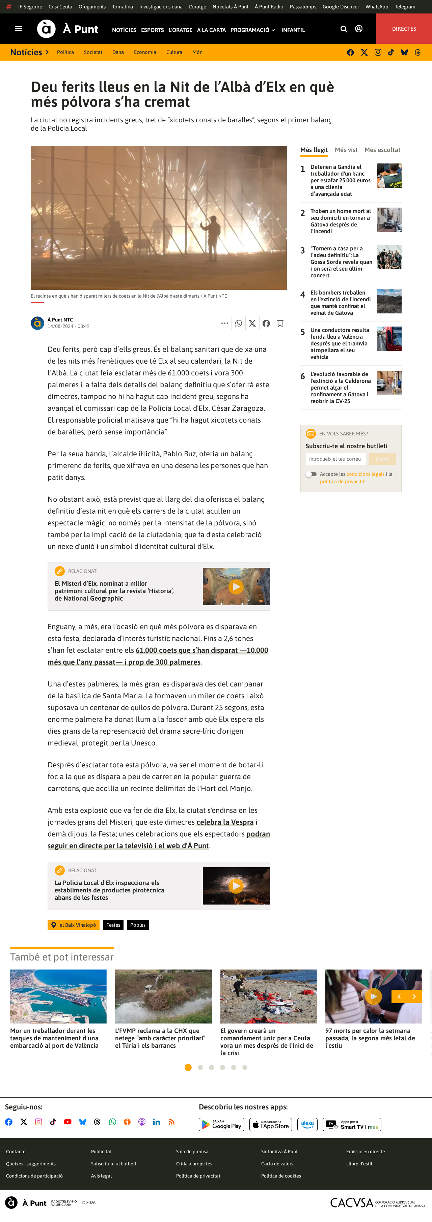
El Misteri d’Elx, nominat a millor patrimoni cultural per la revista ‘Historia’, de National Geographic (114, 591)
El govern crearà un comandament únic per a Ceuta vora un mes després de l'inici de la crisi (266, 1042)
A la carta (211, 30)
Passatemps (303, 6)
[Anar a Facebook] (10, 1122)
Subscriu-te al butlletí (113, 1163)
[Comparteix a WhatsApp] (238, 323)
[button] (188, 1067)
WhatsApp (377, 6)
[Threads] (418, 52)
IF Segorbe (30, 6)
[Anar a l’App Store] (270, 1124)
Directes (404, 29)
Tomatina (122, 6)
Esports (152, 30)
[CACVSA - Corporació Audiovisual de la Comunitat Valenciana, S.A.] (378, 1202)
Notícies (124, 30)
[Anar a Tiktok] (54, 1122)
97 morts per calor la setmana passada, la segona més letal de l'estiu (370, 1038)
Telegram (405, 6)
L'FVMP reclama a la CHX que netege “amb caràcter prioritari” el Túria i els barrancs (160, 1038)
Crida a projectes (194, 1163)
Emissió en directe (365, 1151)
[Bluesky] (404, 52)
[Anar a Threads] (99, 1122)
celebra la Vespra (225, 822)
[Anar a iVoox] (128, 1122)
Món (197, 52)
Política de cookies (281, 1176)
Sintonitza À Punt (279, 1151)
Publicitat (101, 1151)
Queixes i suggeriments (31, 1163)
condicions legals (365, 474)
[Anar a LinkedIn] (158, 1122)
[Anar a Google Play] (221, 1124)
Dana (118, 52)
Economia (145, 52)
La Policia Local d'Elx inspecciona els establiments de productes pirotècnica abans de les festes (109, 890)
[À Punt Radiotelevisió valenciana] (41, 1202)
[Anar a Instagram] (40, 1122)
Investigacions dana (161, 6)
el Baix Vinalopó (78, 925)
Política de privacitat (198, 1176)
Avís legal (101, 1176)
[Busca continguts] (344, 29)
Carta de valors (277, 1163)
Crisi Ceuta (60, 6)
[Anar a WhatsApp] (114, 1122)
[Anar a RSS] (173, 1122)
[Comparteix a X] (252, 323)
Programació (250, 30)
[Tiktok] (391, 52)
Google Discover (341, 6)
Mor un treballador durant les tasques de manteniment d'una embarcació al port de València (54, 1038)
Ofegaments (92, 6)
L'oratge (197, 6)
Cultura (174, 52)
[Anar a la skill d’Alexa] (307, 1124)
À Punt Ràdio (269, 6)
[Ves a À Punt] (68, 29)
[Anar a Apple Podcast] (143, 1122)
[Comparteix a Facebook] (266, 323)
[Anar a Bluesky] (84, 1122)
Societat (93, 52)
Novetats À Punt (230, 6)
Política (65, 52)
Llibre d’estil (359, 1163)
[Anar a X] (25, 1122)
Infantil (293, 30)
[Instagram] (378, 52)
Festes (113, 925)
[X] (364, 52)
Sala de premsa (192, 1151)
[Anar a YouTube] (69, 1122)
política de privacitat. (343, 481)
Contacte (16, 1151)
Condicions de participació (34, 1176)
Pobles (137, 925)
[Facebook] (350, 52)
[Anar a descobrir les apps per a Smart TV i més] (352, 1124)
